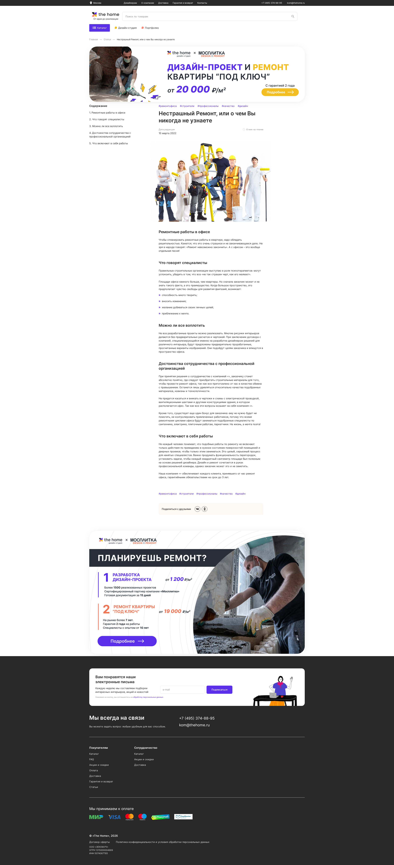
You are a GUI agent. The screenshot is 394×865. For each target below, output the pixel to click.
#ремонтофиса (168, 106)
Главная (93, 39)
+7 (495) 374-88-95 (271, 3)
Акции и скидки (99, 764)
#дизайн (243, 106)
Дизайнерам (130, 3)
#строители (187, 106)
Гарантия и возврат (183, 3)
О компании (147, 3)
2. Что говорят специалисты (106, 119)
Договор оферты (99, 841)
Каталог (102, 27)
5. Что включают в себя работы (108, 143)
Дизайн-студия (127, 27)
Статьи (108, 39)
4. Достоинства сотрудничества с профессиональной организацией (110, 134)
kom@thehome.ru (296, 3)
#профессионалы (208, 106)
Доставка (163, 3)
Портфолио (152, 27)
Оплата (93, 770)
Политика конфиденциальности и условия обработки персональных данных (162, 841)
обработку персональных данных (148, 697)
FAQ (91, 759)
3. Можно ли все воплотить (106, 126)
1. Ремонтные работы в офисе (107, 112)
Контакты (202, 3)
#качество (228, 106)
